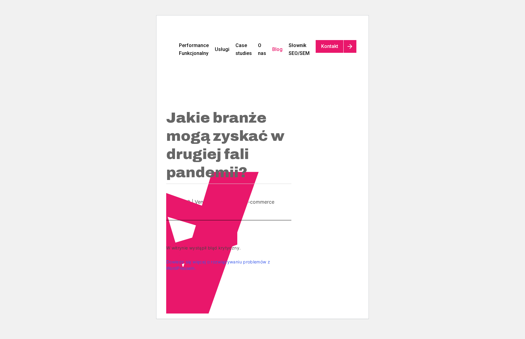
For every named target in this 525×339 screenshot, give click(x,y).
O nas (262, 49)
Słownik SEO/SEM (299, 49)
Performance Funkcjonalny (194, 49)
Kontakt (329, 46)
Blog (277, 49)
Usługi (222, 49)
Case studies (243, 49)
